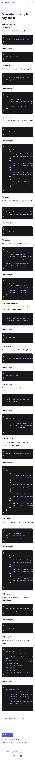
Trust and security (7, 742)
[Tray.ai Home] (6, 3)
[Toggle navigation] (28, 3)
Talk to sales (7, 735)
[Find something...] (32, 3)
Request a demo (14, 739)
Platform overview (22, 742)
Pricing (4, 739)
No (28, 718)
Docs (13, 3)
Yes (23, 718)
